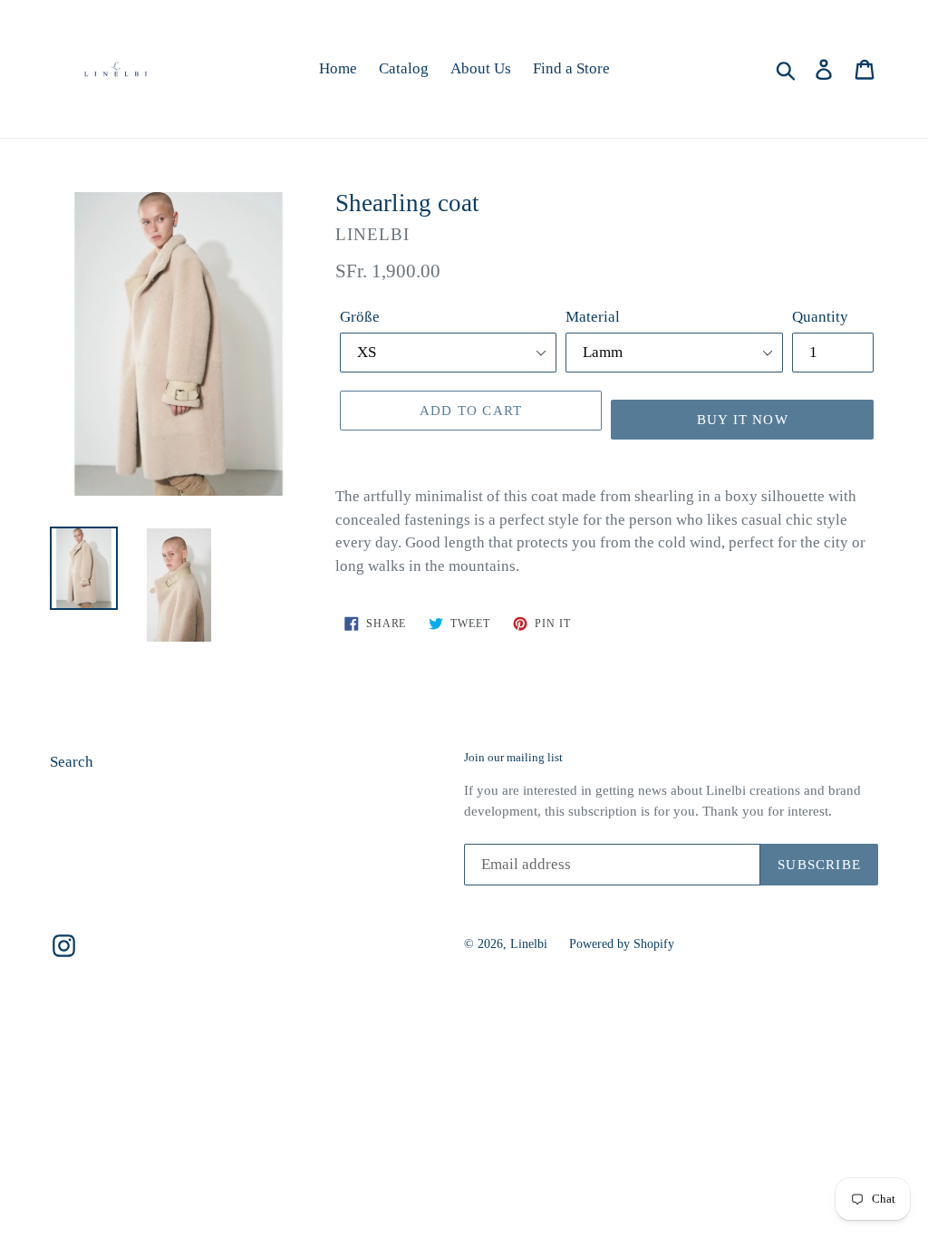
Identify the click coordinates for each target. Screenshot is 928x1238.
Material (593, 316)
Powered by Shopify (621, 944)
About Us (480, 68)
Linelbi (528, 944)
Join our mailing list (513, 757)
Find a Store (571, 68)
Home (338, 68)
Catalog (404, 68)
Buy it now (742, 419)
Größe (360, 316)
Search (71, 761)
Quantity (820, 316)
